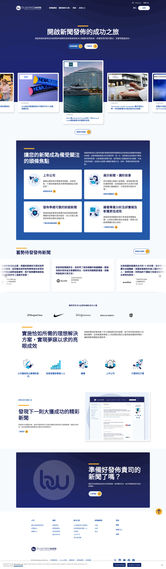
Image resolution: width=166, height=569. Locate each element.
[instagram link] (133, 560)
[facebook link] (129, 560)
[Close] (162, 565)
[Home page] (28, 8)
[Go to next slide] (160, 276)
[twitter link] (115, 560)
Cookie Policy (18, 566)
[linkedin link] (120, 560)
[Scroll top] (159, 511)
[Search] (133, 3)
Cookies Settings (119, 565)
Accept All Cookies (134, 565)
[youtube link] (124, 560)
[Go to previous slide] (6, 276)
